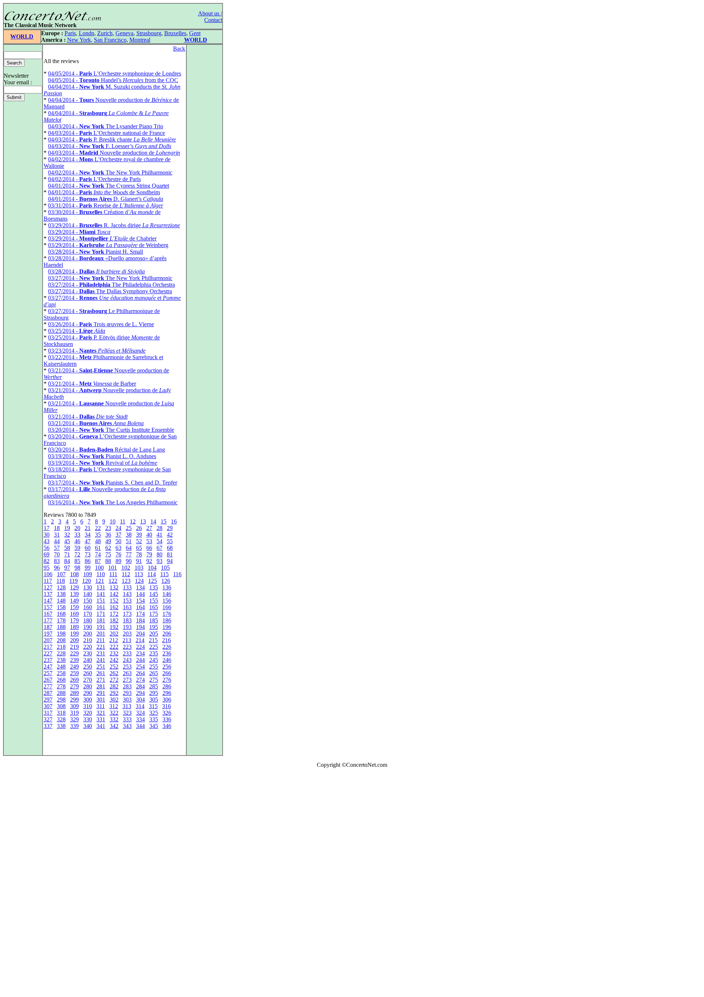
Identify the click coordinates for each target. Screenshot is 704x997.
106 (48, 574)
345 (153, 726)
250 (87, 666)
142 (114, 594)
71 (67, 554)
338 (61, 726)
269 (74, 680)
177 (48, 620)
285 (153, 686)
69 (47, 554)
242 (114, 660)
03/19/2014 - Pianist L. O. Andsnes (102, 456)
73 (88, 554)
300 (87, 699)
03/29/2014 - (79, 232)
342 (114, 726)
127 (48, 587)
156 (166, 600)
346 (166, 726)
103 (139, 567)
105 (165, 567)
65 (139, 548)
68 (170, 548)
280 (87, 686)
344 (140, 726)
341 (100, 726)
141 (100, 594)
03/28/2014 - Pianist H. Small (95, 252)
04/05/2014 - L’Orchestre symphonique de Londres (114, 73)
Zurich (105, 33)
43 (47, 541)
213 (126, 640)
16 (174, 521)
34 (88, 534)
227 (48, 653)
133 (127, 587)
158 (61, 607)
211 (100, 640)
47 (88, 541)
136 (166, 587)
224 (140, 647)
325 (153, 713)
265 (153, 673)
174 (140, 614)
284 (140, 686)
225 (153, 647)
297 (48, 699)
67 (159, 548)
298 (61, 699)
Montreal (139, 40)
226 (166, 647)
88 (108, 561)
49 (108, 541)
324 (140, 713)
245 (153, 660)
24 (118, 528)
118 (60, 581)
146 (166, 594)
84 (67, 561)
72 (77, 554)
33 (77, 534)
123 (126, 581)
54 (159, 541)
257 (48, 673)
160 (87, 607)
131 (100, 587)
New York (79, 40)
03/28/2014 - (96, 271)
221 (100, 647)
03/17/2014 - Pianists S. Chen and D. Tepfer (112, 482)
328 (61, 719)
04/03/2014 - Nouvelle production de (114, 153)
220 (87, 647)
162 (114, 607)
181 (100, 620)
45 (67, 541)
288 (61, 693)
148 (61, 600)
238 (61, 660)
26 (139, 528)
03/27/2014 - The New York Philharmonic (110, 278)
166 (166, 607)
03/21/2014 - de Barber (92, 383)
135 (153, 587)
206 (166, 633)
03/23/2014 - (97, 350)
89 (118, 561)
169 (74, 614)
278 (61, 686)
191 (100, 627)
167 (48, 614)
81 (170, 554)
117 (48, 581)
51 (129, 541)
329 (74, 719)
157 (48, 607)
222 (114, 647)
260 (87, 673)
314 (140, 706)
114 (151, 574)
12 (133, 521)
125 (152, 581)
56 (47, 548)
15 (163, 521)
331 (100, 719)
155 (153, 600)
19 (67, 528)
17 (47, 528)
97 (67, 567)
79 (149, 554)
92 (149, 561)
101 (112, 567)
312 (113, 706)
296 (166, 693)
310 (87, 706)
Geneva (124, 33)
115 (164, 574)
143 (127, 594)
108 (74, 574)
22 (98, 528)
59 (77, 548)
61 (98, 548)
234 (140, 653)
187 (48, 627)
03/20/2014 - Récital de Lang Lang (106, 449)
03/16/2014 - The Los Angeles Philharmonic (112, 502)
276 (166, 680)
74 (98, 554)
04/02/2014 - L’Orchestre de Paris (94, 179)
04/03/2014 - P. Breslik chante (112, 139)
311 (100, 706)
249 (74, 666)
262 (114, 673)
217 (48, 647)
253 (127, 666)
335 (153, 719)
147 (48, 600)
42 (170, 534)
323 (127, 713)
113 (139, 574)
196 (166, 627)
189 (74, 627)
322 (114, 713)
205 (153, 633)
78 (139, 554)
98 (77, 567)
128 (61, 587)
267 (48, 680)
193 (127, 627)
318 (61, 713)
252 (114, 666)
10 (112, 521)
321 (100, 713)
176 (166, 614)
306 (166, 699)
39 (139, 534)
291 (100, 693)
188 (61, 627)
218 (61, 647)
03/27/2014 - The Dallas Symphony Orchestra (110, 291)
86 (88, 561)
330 (87, 719)
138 (61, 594)
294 (140, 693)
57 (57, 548)
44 (57, 541)
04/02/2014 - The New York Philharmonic (110, 172)
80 (159, 554)
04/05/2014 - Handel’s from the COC (113, 80)
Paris (70, 33)
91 (139, 561)
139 (74, 594)
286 (166, 686)
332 (114, 719)
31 (57, 534)
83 (57, 561)
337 (48, 726)
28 (159, 528)
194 (140, 627)
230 (87, 653)
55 (170, 541)
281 (100, 686)
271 (100, 680)
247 (48, 666)
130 (87, 587)
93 (159, 561)
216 (166, 640)
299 (74, 699)
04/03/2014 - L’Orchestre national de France (106, 133)
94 (170, 561)
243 (127, 660)
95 (47, 567)
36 (108, 534)
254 (140, 666)
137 (48, 594)
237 (48, 660)
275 (153, 680)
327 (48, 719)
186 (166, 620)
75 (108, 554)
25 (129, 528)
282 (114, 686)
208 (61, 640)
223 (127, 647)
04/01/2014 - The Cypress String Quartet (108, 186)
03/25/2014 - (76, 331)
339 (74, 726)
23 (108, 528)
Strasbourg (148, 33)
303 (127, 699)
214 (140, 640)
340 (87, 726)
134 (140, 587)
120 (86, 581)
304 (140, 699)
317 (48, 713)
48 (98, 541)
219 (74, 647)
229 (74, 653)
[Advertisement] (25, 884)
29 (170, 528)
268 (61, 680)
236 (166, 653)
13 (143, 521)
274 (140, 680)
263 (127, 673)
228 (61, 653)
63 (118, 548)
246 (166, 660)
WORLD (21, 36)
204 (140, 633)
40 (149, 534)
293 (127, 693)
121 (99, 581)
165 (153, 607)
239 (74, 660)
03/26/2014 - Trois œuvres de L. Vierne (101, 324)
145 (153, 594)
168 (61, 614)
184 (140, 620)
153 (127, 600)
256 (166, 666)
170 (87, 614)
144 (140, 594)
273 (127, 680)
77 (129, 554)
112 (126, 574)
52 (139, 541)
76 (118, 554)
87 (98, 561)
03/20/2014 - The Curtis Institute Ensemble (111, 430)
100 (99, 567)
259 (74, 673)
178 (61, 620)
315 (153, 706)
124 (139, 581)
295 (153, 693)
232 (114, 653)
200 (87, 633)
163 (127, 607)
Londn (86, 33)
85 (77, 561)
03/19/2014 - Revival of (102, 463)
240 (87, 660)
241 (100, 660)
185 (153, 620)
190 (87, 627)
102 (125, 567)
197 (48, 633)
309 (74, 706)
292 (114, 693)
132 (114, 587)
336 (166, 719)
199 (74, 633)
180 (87, 620)
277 (48, 686)
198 (61, 633)
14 (153, 521)
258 (61, 673)
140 (87, 594)
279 (74, 686)
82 (47, 561)
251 (100, 666)
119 (73, 581)
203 (127, 633)
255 (153, 666)
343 (127, 726)
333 (127, 719)
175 (153, 614)
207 (48, 640)
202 (114, 633)
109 (87, 574)
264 (140, 673)
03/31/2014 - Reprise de (105, 205)
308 (61, 706)
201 (100, 633)
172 (114, 614)
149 (74, 600)
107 (61, 574)
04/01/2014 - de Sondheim (104, 192)
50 (118, 541)
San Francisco (110, 40)
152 (114, 600)
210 (87, 640)
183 (127, 620)
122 (113, 581)
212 (113, 640)
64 (129, 548)
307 (48, 706)
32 (67, 534)
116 (177, 574)
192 (114, 627)
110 (100, 574)
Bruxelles (175, 33)
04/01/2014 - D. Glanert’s (105, 199)
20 (77, 528)
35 (98, 534)
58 (67, 548)
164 (140, 607)
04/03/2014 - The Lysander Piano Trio (105, 126)
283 (127, 686)
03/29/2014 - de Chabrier (102, 238)
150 (87, 600)
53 (149, 541)
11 (122, 521)
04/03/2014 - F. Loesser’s (109, 146)
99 (88, 567)
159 (74, 607)
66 (149, 548)
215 (153, 640)
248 (61, 666)
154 (140, 600)
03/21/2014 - (88, 416)
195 (153, 627)
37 (118, 534)
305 (153, 699)
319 (74, 713)
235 (153, 653)
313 (126, 706)
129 (74, 587)
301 (100, 699)
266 (166, 673)
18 (57, 528)
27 (149, 528)
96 (57, 567)
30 (47, 534)
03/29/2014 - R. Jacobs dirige (114, 225)
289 (74, 693)
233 (127, 653)
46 (77, 541)
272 (114, 680)
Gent (195, 33)
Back (179, 48)
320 (87, 713)
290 (87, 693)
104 (152, 567)
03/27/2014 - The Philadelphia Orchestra (111, 285)
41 (159, 534)
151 (100, 600)
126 (165, 581)
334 (140, 719)
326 (166, 713)
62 (108, 548)
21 (88, 528)
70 (57, 554)
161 (100, 607)
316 (166, 706)
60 (88, 548)
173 (127, 614)
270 (87, 680)
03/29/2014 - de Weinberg (108, 245)
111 (113, 574)
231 (100, 653)
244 (140, 660)
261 (100, 673)
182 (114, 620)
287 (48, 693)
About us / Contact (210, 16)
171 (100, 614)
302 (114, 699)
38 (129, 534)
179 (74, 620)
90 (129, 561)
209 (74, 640)
